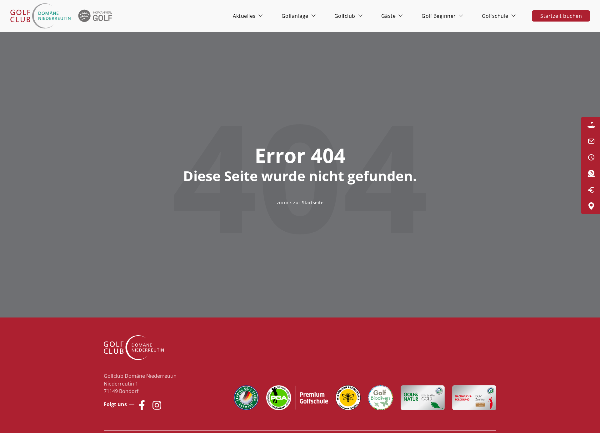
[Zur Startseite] (62, 16)
